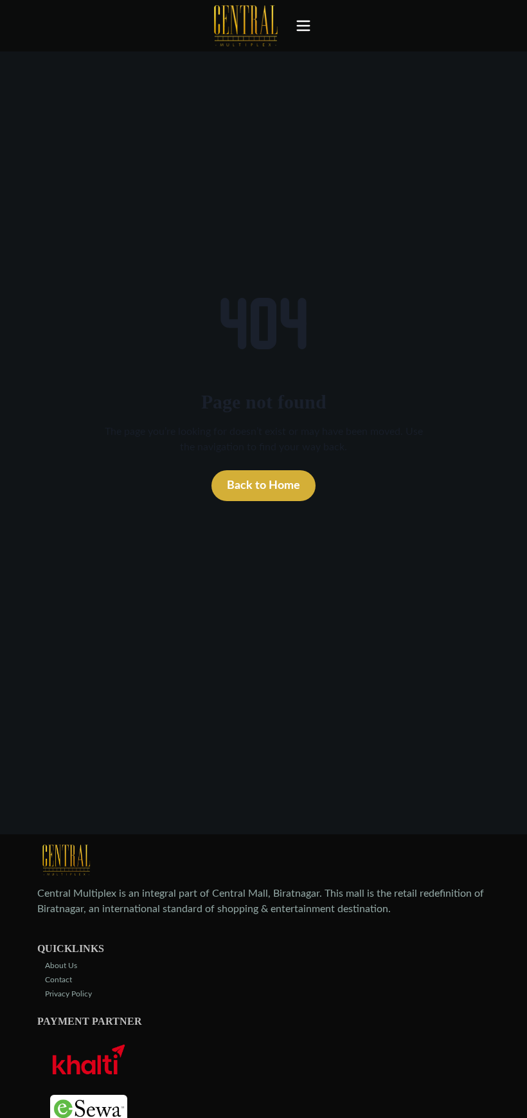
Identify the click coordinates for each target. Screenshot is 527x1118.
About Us (61, 965)
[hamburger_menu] (307, 26)
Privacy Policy (68, 994)
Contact (58, 980)
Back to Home (263, 485)
